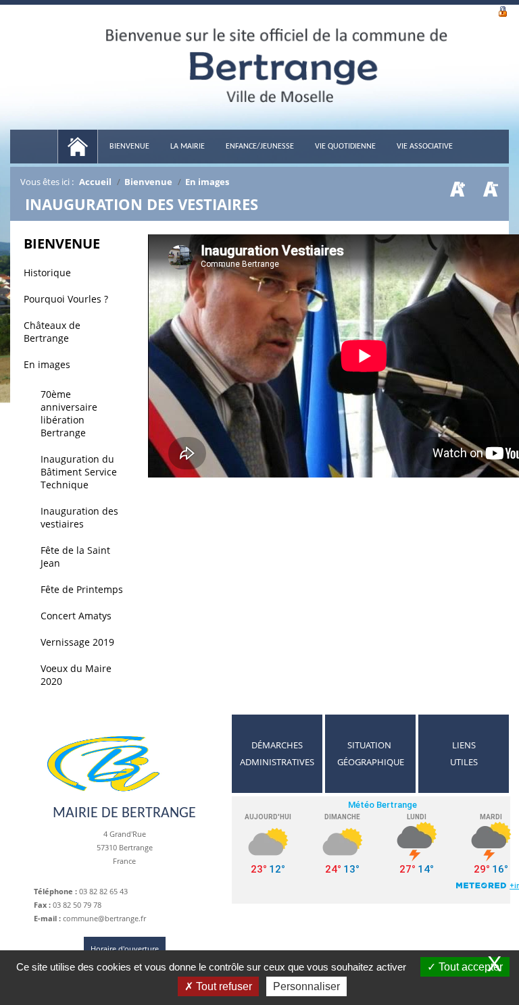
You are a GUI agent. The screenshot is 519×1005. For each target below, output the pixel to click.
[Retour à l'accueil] (276, 77)
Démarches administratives (277, 753)
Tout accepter (469, 967)
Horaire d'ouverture (125, 949)
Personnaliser (306, 986)
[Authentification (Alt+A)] (503, 10)
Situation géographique (370, 753)
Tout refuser (222, 986)
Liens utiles (464, 753)
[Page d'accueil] (77, 146)
